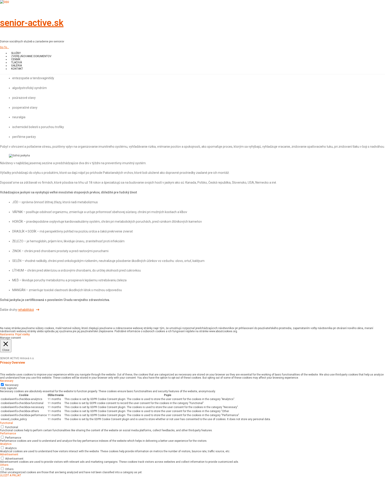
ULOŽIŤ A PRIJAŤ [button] (10, 475)
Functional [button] (6, 423)
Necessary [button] (6, 380)
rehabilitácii (26, 309)
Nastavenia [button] (7, 334)
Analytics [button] (6, 444)
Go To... (4, 47)
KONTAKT (17, 68)
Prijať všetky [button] (22, 334)
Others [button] (4, 465)
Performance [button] (8, 433)
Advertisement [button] (9, 454)
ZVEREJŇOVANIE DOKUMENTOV (31, 56)
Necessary (11, 385)
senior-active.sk (31, 23)
